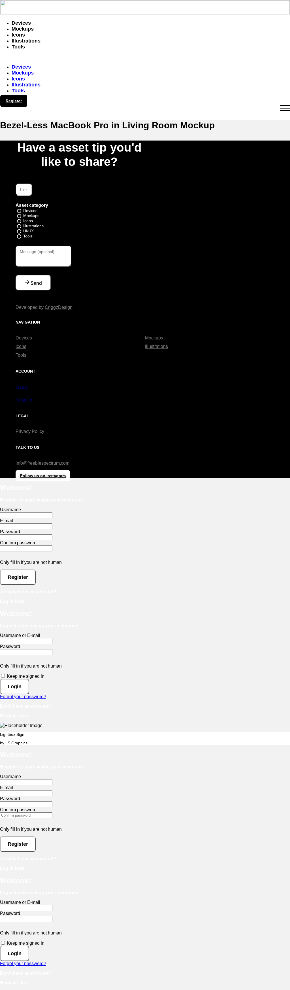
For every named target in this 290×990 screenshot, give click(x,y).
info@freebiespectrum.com (42, 463)
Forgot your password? (23, 696)
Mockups (23, 29)
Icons (18, 35)
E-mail (6, 520)
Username (10, 509)
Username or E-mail (20, 635)
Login (21, 386)
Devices (21, 23)
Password (10, 531)
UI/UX (28, 231)
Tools (18, 47)
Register (24, 400)
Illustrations (26, 41)
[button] (145, 57)
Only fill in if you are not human (31, 562)
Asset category (32, 205)
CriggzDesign (58, 307)
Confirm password (18, 542)
